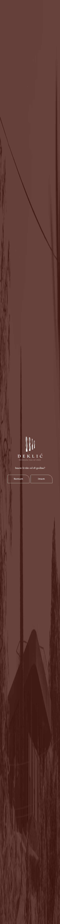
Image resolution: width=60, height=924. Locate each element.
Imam (41, 479)
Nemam (18, 479)
